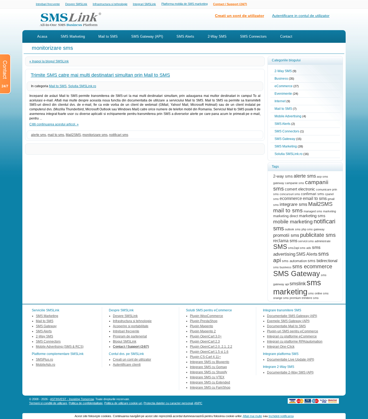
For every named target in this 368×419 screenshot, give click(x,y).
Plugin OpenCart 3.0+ (206, 336)
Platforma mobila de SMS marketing (184, 3)
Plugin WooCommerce (206, 316)
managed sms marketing (320, 211)
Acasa (42, 36)
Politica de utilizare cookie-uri (123, 403)
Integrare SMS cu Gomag (208, 367)
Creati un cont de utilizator (239, 15)
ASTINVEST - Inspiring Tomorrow (72, 399)
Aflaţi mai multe (252, 416)
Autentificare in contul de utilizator (300, 15)
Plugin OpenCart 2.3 (205, 341)
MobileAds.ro (45, 364)
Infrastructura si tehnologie (110, 4)
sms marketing (297, 287)
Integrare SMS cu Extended (210, 382)
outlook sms (293, 229)
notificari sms (118, 135)
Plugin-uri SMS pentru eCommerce (292, 331)
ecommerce (291, 198)
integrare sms (293, 204)
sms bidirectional (322, 261)
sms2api (293, 247)
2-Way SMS (217, 36)
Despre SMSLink (76, 4)
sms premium (292, 298)
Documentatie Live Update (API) (290, 359)
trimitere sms (310, 298)
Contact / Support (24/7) (230, 4)
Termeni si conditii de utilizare (48, 403)
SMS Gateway (285, 139)
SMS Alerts (185, 36)
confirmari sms (312, 194)
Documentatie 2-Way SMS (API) (290, 372)
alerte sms (38, 135)
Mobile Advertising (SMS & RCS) (60, 346)
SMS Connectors (253, 36)
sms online (315, 293)
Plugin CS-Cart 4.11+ (205, 356)
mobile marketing (293, 221)
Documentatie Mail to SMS (286, 326)
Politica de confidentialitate (86, 403)
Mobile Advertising (288, 116)
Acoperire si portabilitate (130, 326)
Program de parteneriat (130, 336)
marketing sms (312, 216)
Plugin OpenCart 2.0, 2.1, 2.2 (211, 346)
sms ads (305, 247)
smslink (298, 283)
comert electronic (300, 189)
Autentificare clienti (127, 364)
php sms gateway (313, 229)
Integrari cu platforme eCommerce (292, 336)
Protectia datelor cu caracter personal (168, 403)
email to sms (315, 198)
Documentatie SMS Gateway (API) (292, 316)
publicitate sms (318, 235)
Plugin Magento (201, 326)
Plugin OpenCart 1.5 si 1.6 (209, 351)
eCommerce (284, 86)
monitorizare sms (94, 135)
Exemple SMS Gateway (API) (288, 321)
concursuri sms (290, 194)
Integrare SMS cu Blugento (209, 362)
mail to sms (56, 135)
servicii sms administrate (314, 241)
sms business (282, 267)
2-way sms (283, 176)
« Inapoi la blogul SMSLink (49, 61)
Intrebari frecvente (48, 4)
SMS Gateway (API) (147, 36)
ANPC (198, 403)
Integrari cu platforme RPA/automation (294, 341)
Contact (286, 36)
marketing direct (285, 216)
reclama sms (285, 240)
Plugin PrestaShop (203, 321)
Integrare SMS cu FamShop (210, 387)
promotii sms (286, 235)
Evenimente (283, 94)
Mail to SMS (108, 36)
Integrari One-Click (280, 346)
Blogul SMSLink (124, 341)
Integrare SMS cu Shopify (208, 372)
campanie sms (294, 183)
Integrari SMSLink (144, 4)
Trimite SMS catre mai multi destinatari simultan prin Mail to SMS (100, 75)
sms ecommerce (312, 266)
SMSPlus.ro (44, 359)
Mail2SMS (73, 135)
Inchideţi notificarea (281, 416)
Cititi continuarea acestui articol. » (54, 124)
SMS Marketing (73, 36)
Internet (280, 101)
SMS (280, 246)
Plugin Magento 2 (203, 331)
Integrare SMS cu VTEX (207, 377)
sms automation (294, 261)
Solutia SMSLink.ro (82, 86)
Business (281, 78)
